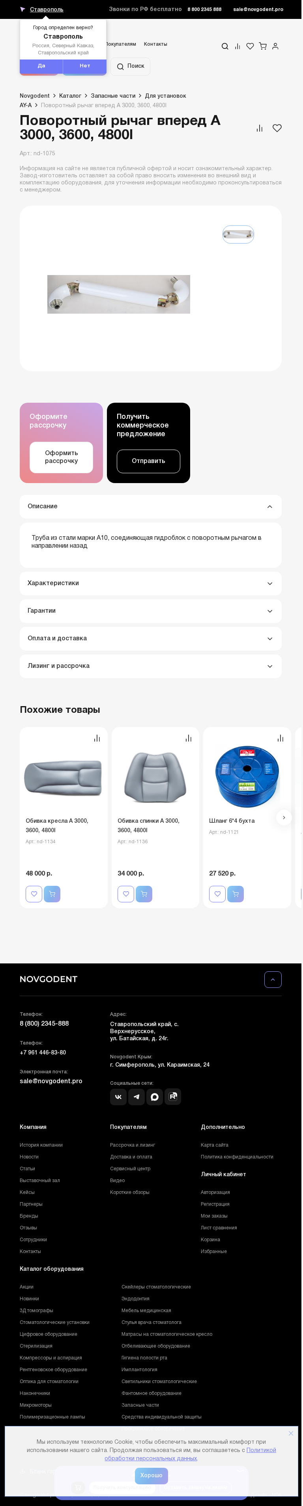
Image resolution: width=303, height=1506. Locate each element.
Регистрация (215, 1204)
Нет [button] (85, 66)
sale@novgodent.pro (258, 9)
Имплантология (139, 1370)
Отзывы (28, 1228)
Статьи (27, 1169)
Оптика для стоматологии (49, 1382)
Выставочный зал (40, 1181)
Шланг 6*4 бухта (231, 821)
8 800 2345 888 (204, 9)
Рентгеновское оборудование (53, 1370)
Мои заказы (214, 1216)
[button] (284, 818)
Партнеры (31, 1204)
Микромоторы (36, 1405)
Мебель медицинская (146, 1311)
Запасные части (140, 1405)
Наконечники (35, 1393)
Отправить (148, 461)
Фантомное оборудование (151, 1393)
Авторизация (215, 1192)
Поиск (135, 66)
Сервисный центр (130, 1169)
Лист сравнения (219, 1228)
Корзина (210, 1240)
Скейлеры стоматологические (156, 1287)
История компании (41, 1145)
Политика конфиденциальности (237, 1157)
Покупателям (120, 44)
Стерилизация (36, 1346)
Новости (29, 1157)
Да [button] (41, 66)
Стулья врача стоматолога (151, 1322)
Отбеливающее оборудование (156, 1346)
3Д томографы (36, 1311)
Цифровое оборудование (48, 1334)
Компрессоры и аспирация (51, 1358)
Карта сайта (214, 1145)
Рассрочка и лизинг (132, 1145)
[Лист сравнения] (237, 46)
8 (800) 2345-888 (44, 1024)
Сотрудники (33, 1240)
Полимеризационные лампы (52, 1417)
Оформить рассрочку (61, 457)
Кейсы (27, 1192)
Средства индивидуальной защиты (162, 1417)
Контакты (155, 44)
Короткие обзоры (130, 1192)
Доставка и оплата (131, 1157)
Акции (27, 1287)
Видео (117, 1181)
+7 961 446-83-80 (43, 1053)
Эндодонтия (136, 1299)
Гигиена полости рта (144, 1358)
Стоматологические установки (55, 1322)
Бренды (29, 1216)
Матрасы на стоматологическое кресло (167, 1334)
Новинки (29, 1299)
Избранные (214, 1251)
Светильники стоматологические (159, 1382)
